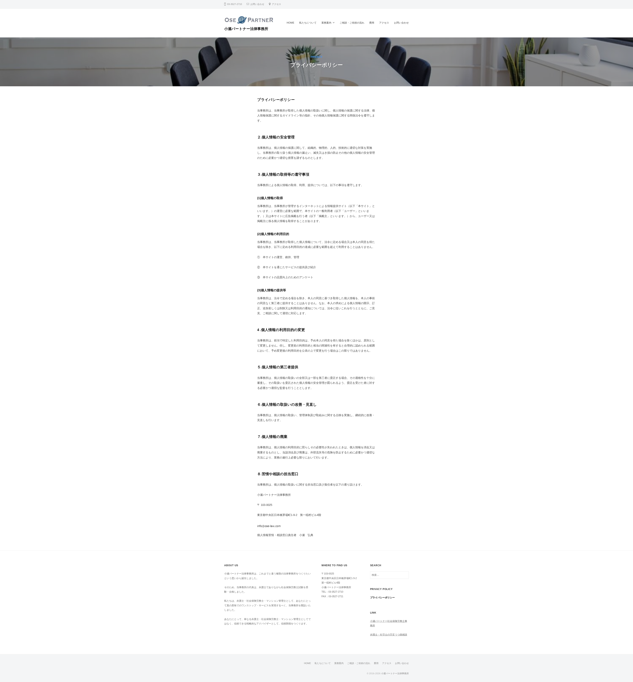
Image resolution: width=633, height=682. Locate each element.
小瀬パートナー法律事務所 (246, 29)
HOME (290, 22)
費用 (371, 22)
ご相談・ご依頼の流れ (352, 22)
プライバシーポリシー (382, 597)
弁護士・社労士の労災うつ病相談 (388, 634)
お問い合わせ (257, 4)
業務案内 (326, 22)
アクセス (276, 4)
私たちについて (307, 22)
